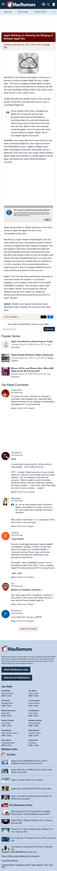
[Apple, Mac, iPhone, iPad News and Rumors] (21, 8)
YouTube (10, 754)
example (8, 282)
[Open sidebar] (54, 5)
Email (3, 695)
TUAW (7, 99)
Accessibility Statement (9, 860)
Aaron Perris (33, 740)
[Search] (49, 4)
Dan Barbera (6, 730)
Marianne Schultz (35, 720)
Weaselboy (16, 498)
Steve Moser (6, 740)
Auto (46, 865)
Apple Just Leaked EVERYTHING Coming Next (31, 789)
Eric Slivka (32, 691)
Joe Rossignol (34, 700)
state (15, 230)
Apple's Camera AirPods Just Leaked (27, 780)
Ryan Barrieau (33, 730)
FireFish (15, 533)
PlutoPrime (16, 611)
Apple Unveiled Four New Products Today (32, 341)
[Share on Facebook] (50, 316)
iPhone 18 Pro (40, 12)
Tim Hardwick (33, 710)
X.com (9, 695)
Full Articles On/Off (23, 865)
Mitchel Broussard (8, 710)
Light (50, 865)
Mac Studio (23, 12)
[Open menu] (3, 4)
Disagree (31, 408)
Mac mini (8, 12)
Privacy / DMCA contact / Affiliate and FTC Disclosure (20, 856)
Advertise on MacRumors (17, 677)
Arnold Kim (5, 691)
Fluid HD (39, 865)
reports (28, 304)
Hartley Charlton (7, 720)
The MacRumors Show (21, 805)
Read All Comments (28, 629)
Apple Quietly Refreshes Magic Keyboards (32, 355)
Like (25, 408)
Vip (12, 584)
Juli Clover (5, 700)
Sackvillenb (16, 453)
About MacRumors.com (16, 669)
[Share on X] (43, 316)
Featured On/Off (8, 865)
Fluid (33, 865)
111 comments (11, 317)
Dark (3, 867)
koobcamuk (16, 390)
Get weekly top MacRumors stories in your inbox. (28, 324)
